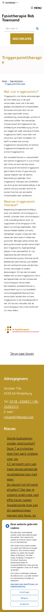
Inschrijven (22, 39)
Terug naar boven (22, 353)
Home (4, 81)
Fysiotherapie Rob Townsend (18, 18)
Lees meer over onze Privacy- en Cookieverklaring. (24, 585)
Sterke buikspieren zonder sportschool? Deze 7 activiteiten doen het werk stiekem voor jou (22, 448)
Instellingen (24, 592)
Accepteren (24, 604)
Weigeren (24, 598)
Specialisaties (16, 81)
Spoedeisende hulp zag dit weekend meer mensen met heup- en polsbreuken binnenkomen (22, 515)
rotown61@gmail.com (18, 417)
